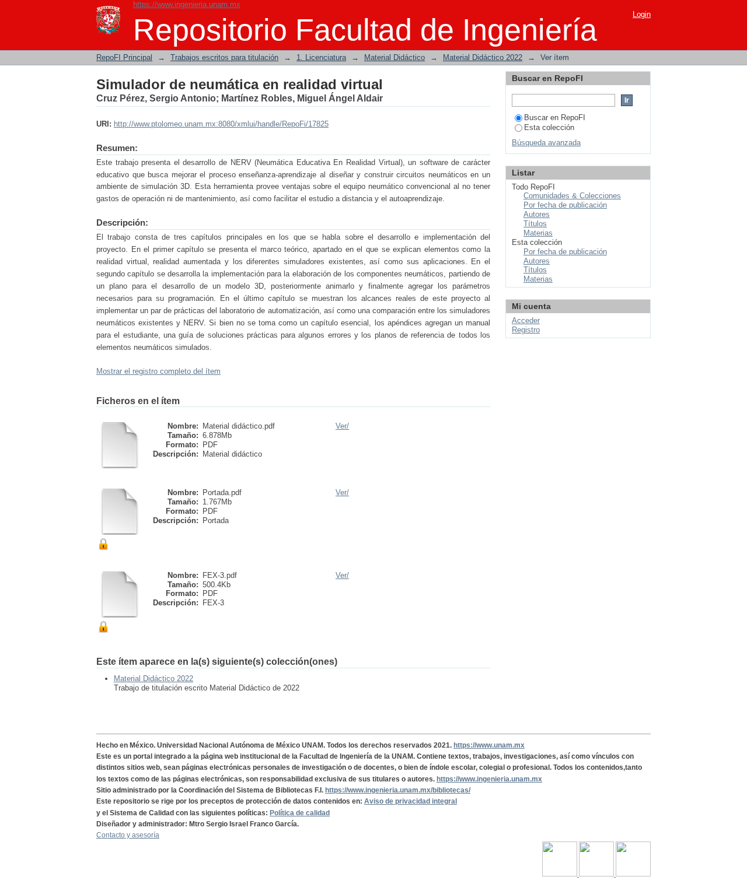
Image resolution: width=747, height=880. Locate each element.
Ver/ (342, 426)
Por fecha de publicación (565, 205)
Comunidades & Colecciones (572, 195)
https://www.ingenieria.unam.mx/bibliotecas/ (397, 790)
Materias (538, 233)
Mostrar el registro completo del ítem (158, 371)
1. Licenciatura (321, 57)
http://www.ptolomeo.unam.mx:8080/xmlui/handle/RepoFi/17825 (221, 124)
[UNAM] (560, 874)
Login (642, 14)
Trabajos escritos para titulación (224, 57)
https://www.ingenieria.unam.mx (186, 4)
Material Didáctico (394, 57)
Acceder (526, 320)
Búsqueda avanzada (546, 142)
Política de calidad (300, 813)
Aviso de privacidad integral (410, 801)
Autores (536, 214)
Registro (526, 329)
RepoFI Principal (124, 57)
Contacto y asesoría (127, 835)
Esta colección (549, 127)
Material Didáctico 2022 (482, 57)
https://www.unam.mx (489, 745)
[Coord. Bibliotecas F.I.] (633, 874)
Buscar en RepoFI (554, 117)
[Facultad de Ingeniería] (597, 874)
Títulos (535, 223)
